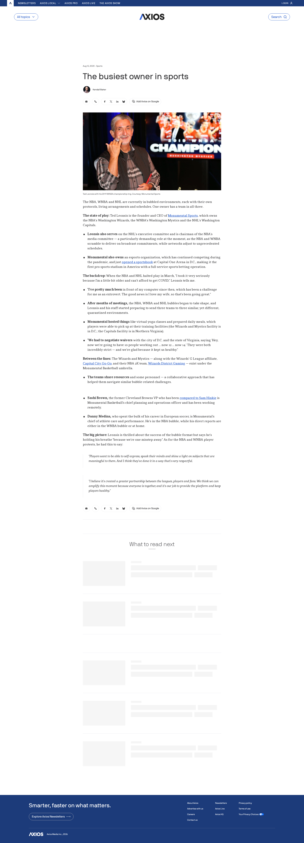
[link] (86, 101)
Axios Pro (71, 3)
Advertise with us (195, 809)
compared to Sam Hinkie (198, 398)
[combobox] (50, 3)
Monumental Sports (183, 215)
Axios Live (88, 3)
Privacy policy (245, 803)
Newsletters (27, 3)
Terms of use (245, 809)
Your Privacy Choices (249, 814)
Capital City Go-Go (97, 363)
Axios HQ (219, 814)
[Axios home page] (10, 3)
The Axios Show (110, 3)
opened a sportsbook (137, 262)
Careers (191, 814)
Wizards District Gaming (166, 363)
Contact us (192, 820)
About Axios (192, 803)
